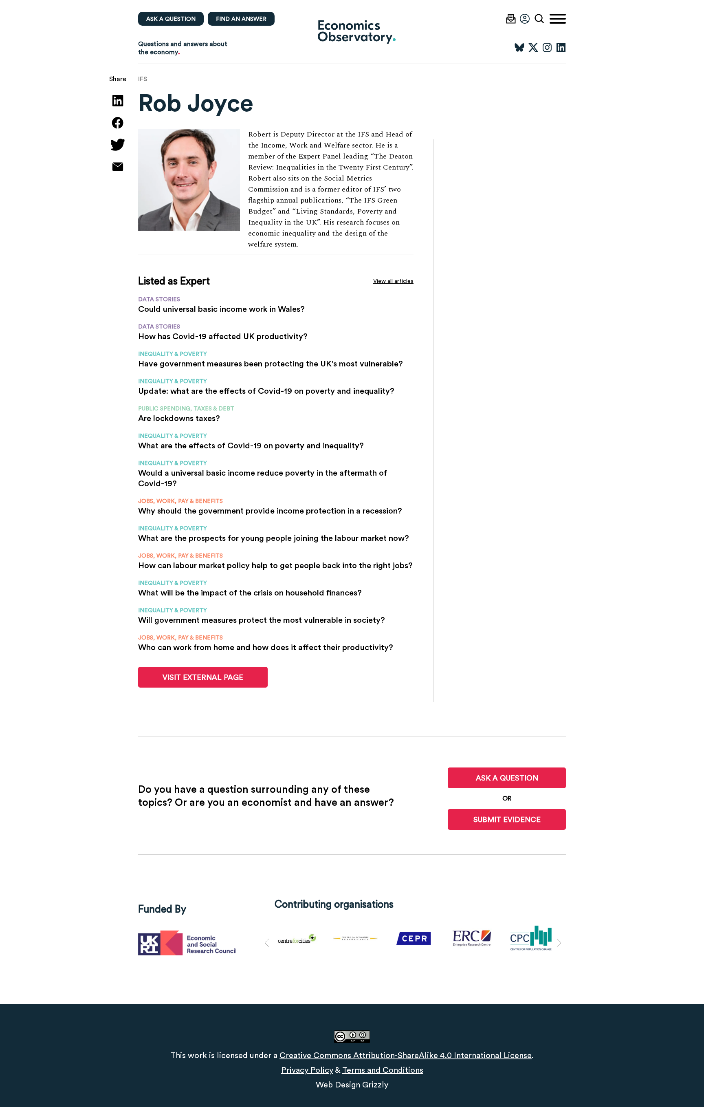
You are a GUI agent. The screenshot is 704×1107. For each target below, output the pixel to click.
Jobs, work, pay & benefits (180, 501)
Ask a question (171, 18)
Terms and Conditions (382, 1070)
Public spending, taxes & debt (186, 408)
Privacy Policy (307, 1070)
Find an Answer (241, 18)
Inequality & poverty (172, 354)
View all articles (393, 281)
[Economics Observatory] (352, 31)
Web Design (338, 1084)
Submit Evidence (507, 819)
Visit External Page (203, 677)
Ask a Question (507, 778)
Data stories (159, 299)
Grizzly (375, 1084)
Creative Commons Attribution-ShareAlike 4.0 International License (405, 1055)
